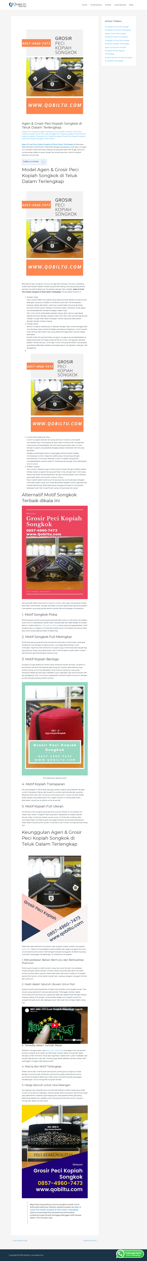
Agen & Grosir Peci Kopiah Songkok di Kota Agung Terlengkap (115, 50)
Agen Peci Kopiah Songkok (34, 132)
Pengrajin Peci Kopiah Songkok (61, 134)
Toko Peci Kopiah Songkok (33, 139)
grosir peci (26, 949)
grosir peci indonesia (54, 1050)
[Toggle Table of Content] (42, 162)
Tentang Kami (96, 5)
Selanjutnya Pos (90, 1241)
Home (84, 5)
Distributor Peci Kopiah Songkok (59, 132)
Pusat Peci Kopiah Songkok (74, 136)
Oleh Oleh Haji (42, 134)
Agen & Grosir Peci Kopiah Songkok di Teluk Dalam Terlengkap (47, 144)
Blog (131, 5)
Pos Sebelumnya (19, 1241)
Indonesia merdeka (50, 625)
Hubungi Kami (120, 5)
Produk (108, 5)
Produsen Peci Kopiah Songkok (49, 136)
